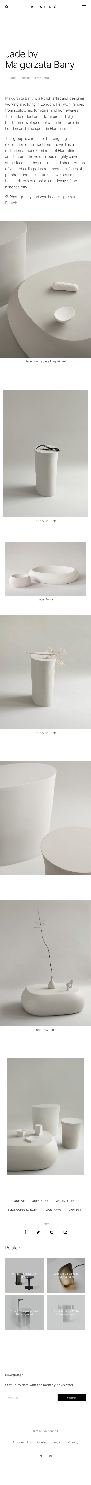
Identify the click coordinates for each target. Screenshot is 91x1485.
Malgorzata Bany (19, 98)
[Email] (65, 1232)
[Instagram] (40, 1456)
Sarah (12, 78)
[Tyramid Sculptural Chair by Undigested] (24, 1312)
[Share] (25, 1232)
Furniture (66, 1201)
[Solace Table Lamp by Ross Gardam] (66, 1275)
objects (73, 116)
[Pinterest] (51, 1456)
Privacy (73, 1442)
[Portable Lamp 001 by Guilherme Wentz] (66, 1312)
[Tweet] (38, 1232)
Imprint (58, 1442)
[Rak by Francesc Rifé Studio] (24, 1275)
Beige (20, 1201)
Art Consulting (22, 1442)
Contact (42, 1442)
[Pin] (51, 1232)
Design (25, 78)
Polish (75, 1210)
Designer (41, 1201)
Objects (54, 1210)
